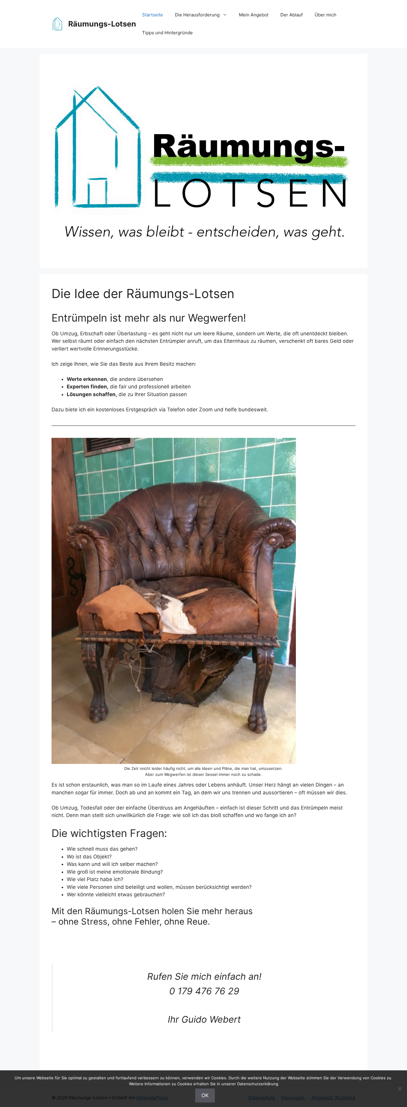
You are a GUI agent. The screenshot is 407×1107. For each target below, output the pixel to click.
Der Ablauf (291, 15)
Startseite (152, 15)
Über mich (325, 15)
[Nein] (400, 1089)
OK (205, 1095)
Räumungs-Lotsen (102, 23)
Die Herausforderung (197, 15)
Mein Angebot (253, 15)
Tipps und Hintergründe (167, 32)
